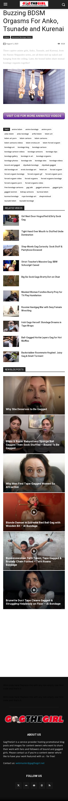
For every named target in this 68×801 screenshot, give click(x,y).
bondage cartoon (39, 147)
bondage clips (51, 151)
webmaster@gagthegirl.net (30, 763)
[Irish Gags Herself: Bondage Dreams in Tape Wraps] (11, 326)
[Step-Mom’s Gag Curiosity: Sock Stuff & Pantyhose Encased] (11, 250)
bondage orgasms (43, 156)
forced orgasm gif (35, 174)
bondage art (9, 147)
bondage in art (27, 156)
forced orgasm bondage (14, 174)
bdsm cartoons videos (13, 142)
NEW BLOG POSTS (14, 369)
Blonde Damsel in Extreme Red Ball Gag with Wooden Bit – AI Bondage (33, 524)
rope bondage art (29, 196)
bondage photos (11, 160)
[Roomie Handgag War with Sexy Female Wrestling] (11, 311)
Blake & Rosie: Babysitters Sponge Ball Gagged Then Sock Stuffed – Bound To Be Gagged (32, 445)
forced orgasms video (34, 183)
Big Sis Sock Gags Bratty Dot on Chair (40, 277)
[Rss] (49, 785)
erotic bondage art (28, 169)
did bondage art (11, 169)
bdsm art (49, 134)
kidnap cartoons (27, 192)
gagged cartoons (42, 187)
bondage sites (40, 160)
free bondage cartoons (13, 187)
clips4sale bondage (31, 165)
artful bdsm (37, 134)
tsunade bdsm (10, 201)
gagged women (10, 192)
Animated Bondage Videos (22, 37)
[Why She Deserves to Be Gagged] (34, 395)
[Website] (42, 785)
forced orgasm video (13, 178)
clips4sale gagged (49, 165)
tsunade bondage (26, 201)
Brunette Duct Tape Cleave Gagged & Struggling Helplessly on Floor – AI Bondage (33, 602)
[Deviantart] (26, 785)
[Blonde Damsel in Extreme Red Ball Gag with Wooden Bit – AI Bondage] (34, 512)
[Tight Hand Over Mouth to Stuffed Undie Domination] (11, 235)
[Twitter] (18, 785)
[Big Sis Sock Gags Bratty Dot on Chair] (11, 280)
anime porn (46, 129)
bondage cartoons (35, 151)
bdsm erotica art (33, 142)
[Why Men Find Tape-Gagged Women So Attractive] (34, 473)
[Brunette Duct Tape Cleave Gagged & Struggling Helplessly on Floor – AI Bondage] (34, 590)
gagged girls (57, 187)
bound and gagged (12, 165)
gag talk (29, 187)
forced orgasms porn (13, 183)
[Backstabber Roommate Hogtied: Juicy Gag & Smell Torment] (11, 356)
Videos (6, 37)
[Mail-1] (34, 785)
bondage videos (56, 160)
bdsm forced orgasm (51, 142)
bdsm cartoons (41, 138)
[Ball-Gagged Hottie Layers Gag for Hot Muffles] (11, 341)
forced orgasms (31, 178)
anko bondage (23, 134)
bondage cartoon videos (14, 151)
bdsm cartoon (25, 138)
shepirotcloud (45, 196)
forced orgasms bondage (51, 178)
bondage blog (23, 147)
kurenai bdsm (42, 192)
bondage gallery (11, 156)
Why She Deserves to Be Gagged (26, 409)
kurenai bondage (11, 196)
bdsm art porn (10, 138)
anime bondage (31, 129)
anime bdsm (17, 129)
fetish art (43, 169)
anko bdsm (9, 134)
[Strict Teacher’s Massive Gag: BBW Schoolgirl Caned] (11, 265)
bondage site (26, 160)
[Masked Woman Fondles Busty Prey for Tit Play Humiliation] (11, 295)
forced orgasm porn (53, 174)
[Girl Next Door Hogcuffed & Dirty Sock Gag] (11, 220)
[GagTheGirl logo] (34, 719)
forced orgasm (56, 169)
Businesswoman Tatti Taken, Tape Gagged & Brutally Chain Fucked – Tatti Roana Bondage (34, 561)
